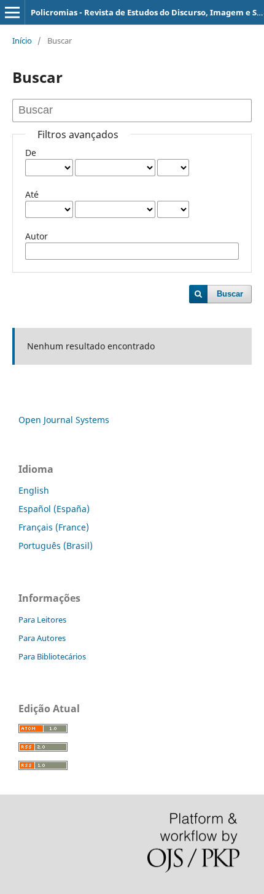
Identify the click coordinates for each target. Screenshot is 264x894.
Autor (36, 236)
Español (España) (54, 509)
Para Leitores (42, 619)
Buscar (230, 293)
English (33, 490)
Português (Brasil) (55, 545)
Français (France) (53, 527)
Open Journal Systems (63, 420)
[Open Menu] (12, 12)
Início (22, 40)
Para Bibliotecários (52, 656)
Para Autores (42, 637)
